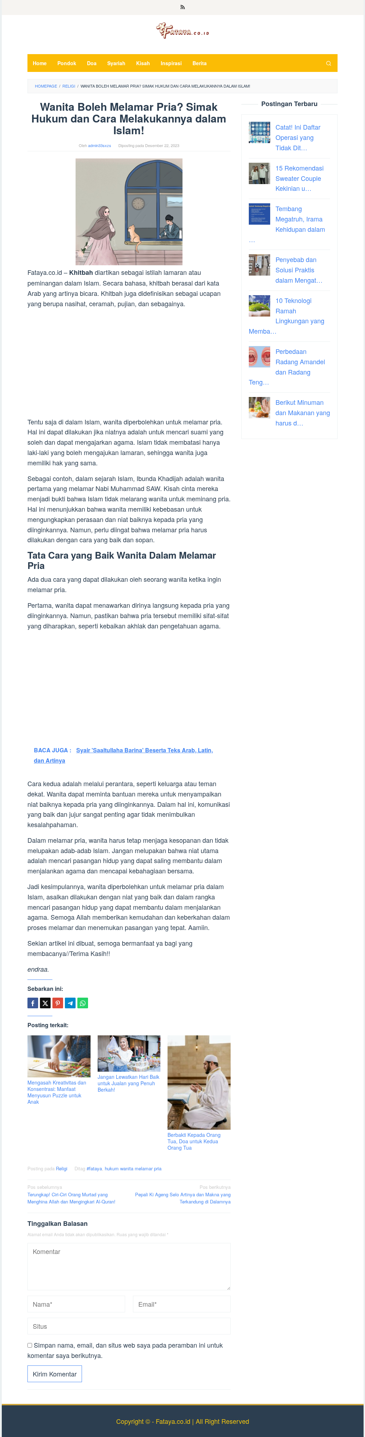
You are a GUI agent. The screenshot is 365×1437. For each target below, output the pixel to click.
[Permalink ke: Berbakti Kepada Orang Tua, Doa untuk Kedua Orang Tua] (199, 1082)
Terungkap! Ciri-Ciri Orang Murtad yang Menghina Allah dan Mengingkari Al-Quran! (71, 1194)
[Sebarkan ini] (32, 1003)
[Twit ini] (45, 1003)
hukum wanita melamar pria (133, 1168)
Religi (61, 1168)
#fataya (94, 1168)
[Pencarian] (329, 63)
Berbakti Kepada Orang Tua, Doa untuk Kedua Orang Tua (194, 1141)
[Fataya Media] (182, 30)
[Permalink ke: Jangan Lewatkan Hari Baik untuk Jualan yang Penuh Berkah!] (129, 1053)
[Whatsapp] (82, 1003)
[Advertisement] (129, 364)
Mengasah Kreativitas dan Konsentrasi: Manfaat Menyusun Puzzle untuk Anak (56, 1092)
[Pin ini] (57, 1003)
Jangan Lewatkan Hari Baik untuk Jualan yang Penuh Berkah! (128, 1083)
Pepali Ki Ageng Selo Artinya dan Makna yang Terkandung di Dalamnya (183, 1194)
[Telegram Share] (70, 1003)
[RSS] (182, 7)
